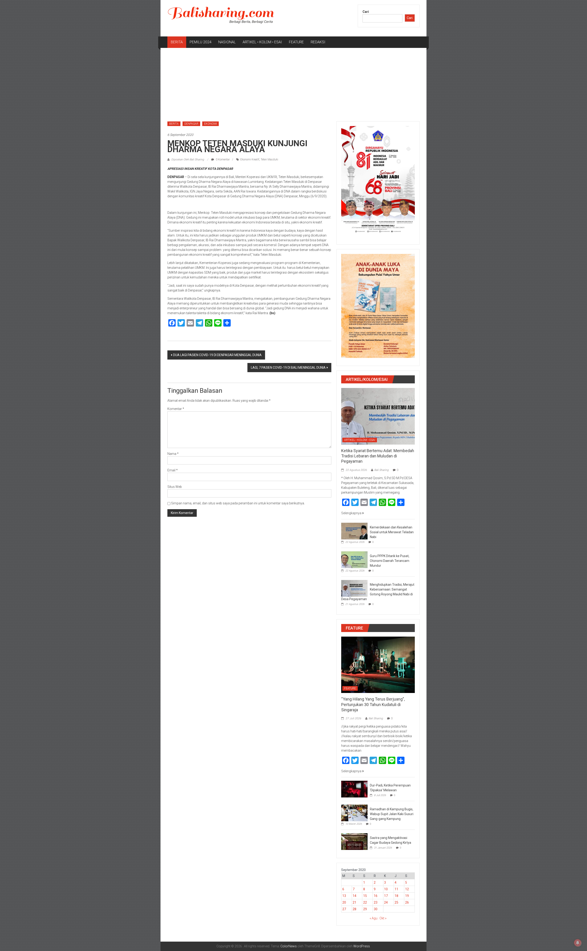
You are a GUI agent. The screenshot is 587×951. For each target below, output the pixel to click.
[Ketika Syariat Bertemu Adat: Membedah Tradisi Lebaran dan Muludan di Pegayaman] (378, 416)
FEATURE (296, 42)
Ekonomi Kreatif (249, 159)
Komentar (175, 409)
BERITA (177, 42)
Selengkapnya (351, 513)
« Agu (373, 918)
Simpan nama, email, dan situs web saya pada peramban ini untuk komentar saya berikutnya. (238, 503)
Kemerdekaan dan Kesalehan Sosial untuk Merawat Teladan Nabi (392, 532)
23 (375, 902)
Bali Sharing (381, 470)
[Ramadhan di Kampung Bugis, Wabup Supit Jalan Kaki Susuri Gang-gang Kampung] (354, 813)
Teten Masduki (269, 159)
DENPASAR (191, 123)
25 (396, 902)
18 (396, 896)
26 (407, 902)
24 (386, 902)
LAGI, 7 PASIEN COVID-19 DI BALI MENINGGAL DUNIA (288, 367)
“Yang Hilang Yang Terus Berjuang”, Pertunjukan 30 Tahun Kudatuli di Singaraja (373, 704)
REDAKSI (318, 42)
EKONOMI (210, 123)
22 (365, 902)
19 (407, 896)
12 (407, 889)
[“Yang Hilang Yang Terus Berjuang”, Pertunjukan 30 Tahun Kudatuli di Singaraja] (378, 664)
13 (344, 896)
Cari (366, 12)
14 (354, 896)
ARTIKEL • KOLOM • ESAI (262, 42)
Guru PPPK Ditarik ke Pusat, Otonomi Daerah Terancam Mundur (389, 560)
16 (375, 896)
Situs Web (174, 487)
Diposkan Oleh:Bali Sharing (188, 159)
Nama (173, 454)
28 (354, 909)
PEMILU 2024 (200, 42)
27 (344, 909)
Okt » (382, 918)
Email (172, 470)
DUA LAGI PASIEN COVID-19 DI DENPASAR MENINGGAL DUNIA (217, 355)
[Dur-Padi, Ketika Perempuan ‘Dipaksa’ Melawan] (354, 789)
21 (354, 902)
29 (365, 909)
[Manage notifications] (577, 942)
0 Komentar (222, 159)
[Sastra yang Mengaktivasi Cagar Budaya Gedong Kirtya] (354, 841)
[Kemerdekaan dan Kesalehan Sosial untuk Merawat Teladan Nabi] (354, 531)
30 (375, 909)
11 (396, 889)
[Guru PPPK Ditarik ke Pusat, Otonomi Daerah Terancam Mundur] (354, 559)
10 (386, 889)
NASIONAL (227, 42)
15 (365, 896)
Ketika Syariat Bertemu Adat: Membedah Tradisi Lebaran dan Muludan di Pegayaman (377, 456)
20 (344, 902)
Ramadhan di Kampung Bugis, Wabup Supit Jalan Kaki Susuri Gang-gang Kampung (391, 814)
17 (386, 896)
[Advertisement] (293, 82)
